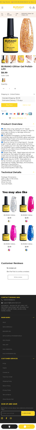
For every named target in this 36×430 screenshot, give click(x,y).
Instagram (2, 418)
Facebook (6, 418)
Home (2, 14)
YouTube (10, 418)
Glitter (17, 14)
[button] (5, 59)
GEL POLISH (9, 14)
